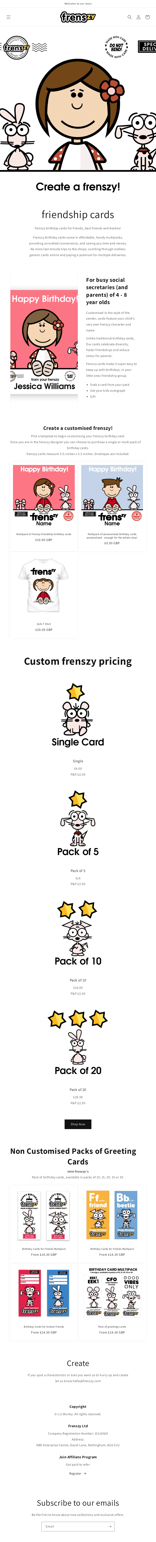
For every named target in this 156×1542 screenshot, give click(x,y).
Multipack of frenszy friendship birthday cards (43, 534)
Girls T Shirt (44, 624)
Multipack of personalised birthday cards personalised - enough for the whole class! (112, 536)
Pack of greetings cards (112, 1326)
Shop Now (78, 1124)
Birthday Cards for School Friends (44, 1326)
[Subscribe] (109, 1526)
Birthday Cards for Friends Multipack (44, 1249)
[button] (8, 17)
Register (75, 1473)
